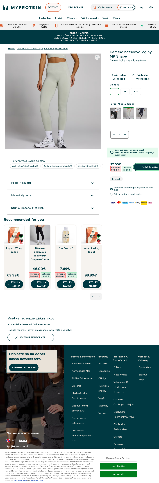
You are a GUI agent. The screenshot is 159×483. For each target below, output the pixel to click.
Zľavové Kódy (143, 377)
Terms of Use (37, 480)
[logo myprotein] (22, 7)
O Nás (117, 367)
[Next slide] (101, 264)
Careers (118, 436)
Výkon (116, 18)
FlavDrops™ (66, 248)
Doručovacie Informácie (79, 420)
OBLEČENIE (75, 7)
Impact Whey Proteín (14, 250)
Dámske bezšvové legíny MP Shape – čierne (40, 254)
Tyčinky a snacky (89, 18)
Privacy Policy (20, 480)
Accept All (118, 474)
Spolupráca (145, 367)
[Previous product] (93, 296)
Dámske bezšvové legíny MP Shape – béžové (42, 48)
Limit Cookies (118, 466)
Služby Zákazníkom (82, 378)
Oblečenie (104, 371)
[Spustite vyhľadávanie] (94, 7)
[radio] (114, 91)
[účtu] (141, 7)
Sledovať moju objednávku (80, 408)
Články (102, 378)
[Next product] (99, 296)
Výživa (102, 413)
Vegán (105, 18)
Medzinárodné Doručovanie (80, 396)
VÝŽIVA (53, 7)
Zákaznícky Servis (81, 363)
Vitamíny (72, 18)
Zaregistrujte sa (24, 367)
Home (11, 48)
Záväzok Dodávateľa (120, 446)
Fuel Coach (128, 7)
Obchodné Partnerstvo (120, 427)
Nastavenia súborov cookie (23, 433)
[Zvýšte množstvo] (125, 134)
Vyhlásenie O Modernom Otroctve (121, 387)
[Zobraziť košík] (151, 7)
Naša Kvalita (120, 374)
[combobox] (113, 7)
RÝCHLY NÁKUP (15, 284)
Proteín (59, 18)
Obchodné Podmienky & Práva (124, 414)
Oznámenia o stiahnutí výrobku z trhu (82, 435)
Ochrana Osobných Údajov (124, 402)
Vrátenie (76, 385)
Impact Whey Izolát (92, 250)
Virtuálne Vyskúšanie (143, 77)
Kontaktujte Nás (81, 371)
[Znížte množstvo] (114, 134)
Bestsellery (45, 18)
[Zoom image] (97, 57)
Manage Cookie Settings (118, 458)
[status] (119, 134)
